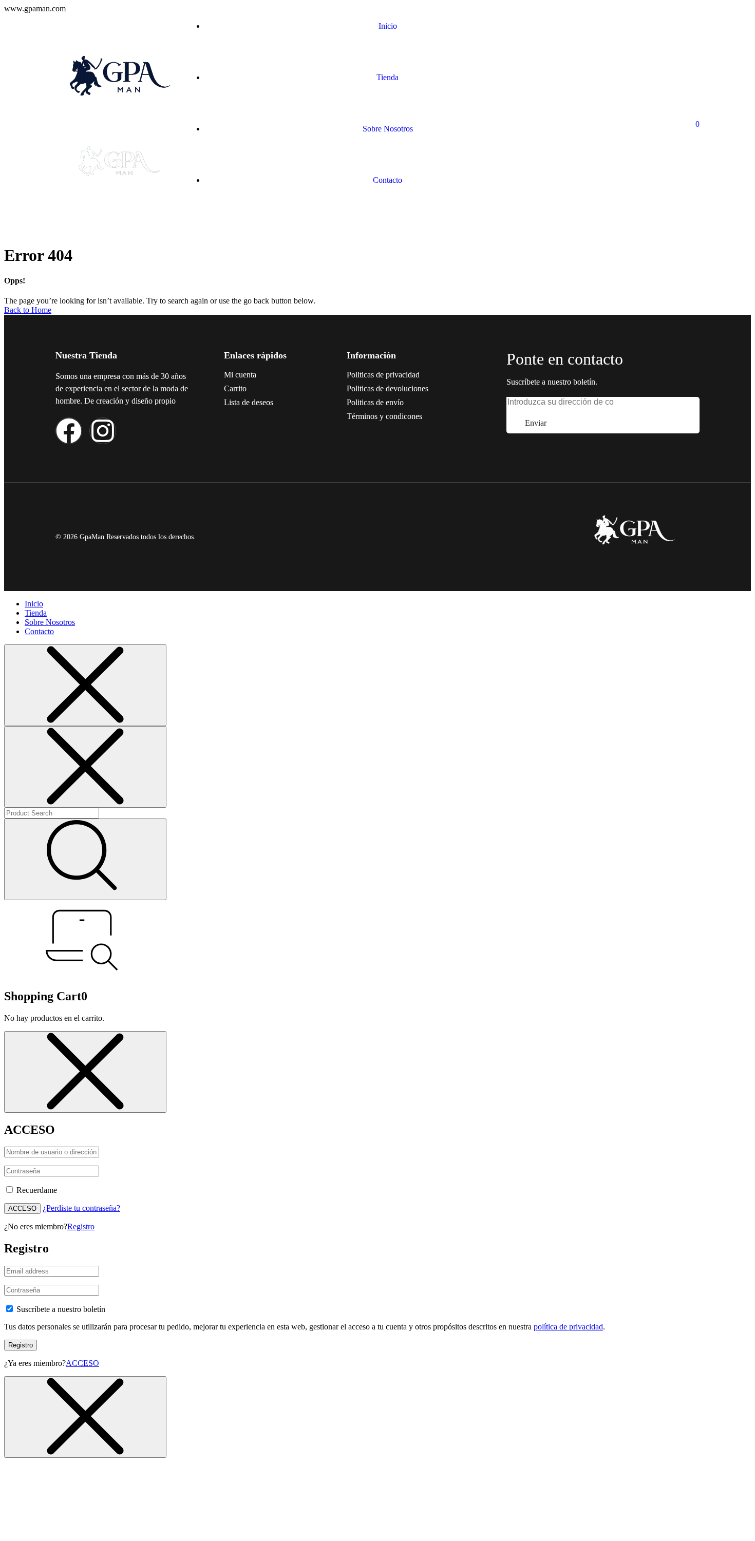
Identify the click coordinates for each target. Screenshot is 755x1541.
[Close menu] (85, 685)
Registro (81, 1226)
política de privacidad (568, 1326)
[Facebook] (68, 430)
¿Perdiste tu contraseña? (81, 1208)
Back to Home (27, 310)
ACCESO (22, 1208)
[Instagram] (102, 430)
